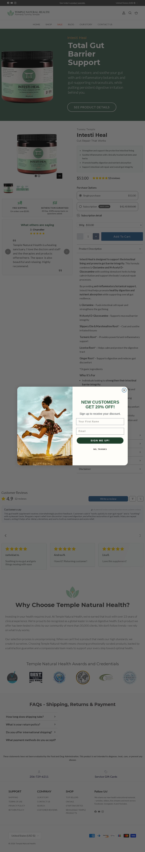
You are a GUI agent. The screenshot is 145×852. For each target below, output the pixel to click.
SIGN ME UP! (100, 440)
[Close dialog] (124, 390)
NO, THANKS (100, 449)
